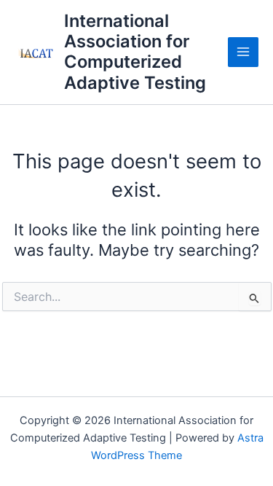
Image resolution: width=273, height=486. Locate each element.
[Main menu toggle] (243, 52)
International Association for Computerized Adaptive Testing (135, 51)
